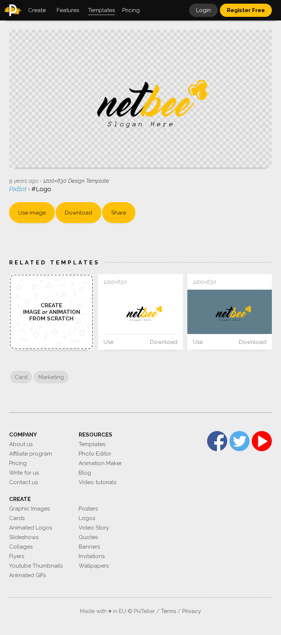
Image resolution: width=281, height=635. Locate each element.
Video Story (94, 527)
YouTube (262, 441)
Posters (88, 508)
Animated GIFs (27, 575)
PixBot (18, 189)
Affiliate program (30, 453)
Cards (17, 518)
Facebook (217, 441)
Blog (85, 472)
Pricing (18, 463)
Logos (87, 518)
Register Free (246, 10)
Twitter (239, 441)
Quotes (88, 537)
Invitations (92, 556)
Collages (21, 546)
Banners (89, 546)
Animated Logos (30, 527)
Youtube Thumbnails (36, 565)
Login (203, 10)
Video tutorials (97, 482)
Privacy (191, 611)
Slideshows (23, 537)
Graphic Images (29, 508)
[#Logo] (140, 312)
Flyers (16, 556)
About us (21, 444)
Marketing (51, 377)
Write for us (24, 472)
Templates (92, 444)
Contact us (23, 482)
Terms (168, 611)
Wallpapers (94, 565)
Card (21, 377)
